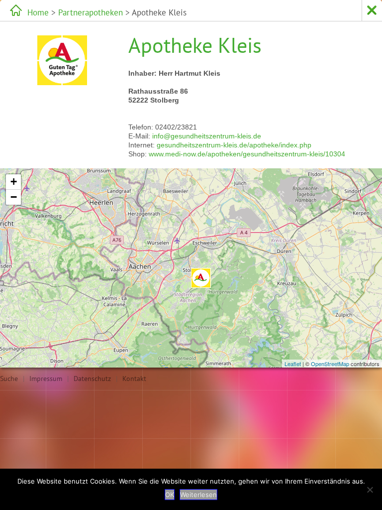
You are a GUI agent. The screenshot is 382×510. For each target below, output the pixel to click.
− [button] (13, 197)
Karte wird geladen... (190, 268)
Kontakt (134, 378)
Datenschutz (92, 378)
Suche (9, 378)
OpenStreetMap (330, 364)
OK (169, 495)
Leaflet (293, 364)
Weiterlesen (198, 495)
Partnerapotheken (90, 12)
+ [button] (13, 181)
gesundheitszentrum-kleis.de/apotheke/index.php (234, 145)
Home (38, 12)
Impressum (45, 378)
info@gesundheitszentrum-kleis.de (206, 136)
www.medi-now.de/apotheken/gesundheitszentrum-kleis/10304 (247, 154)
